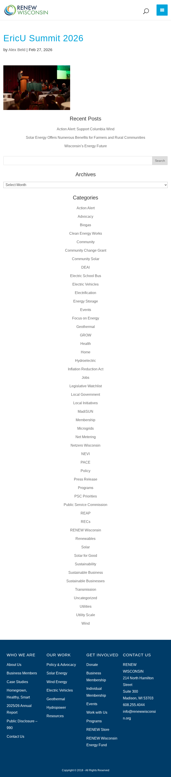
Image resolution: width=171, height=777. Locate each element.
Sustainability (85, 564)
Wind (85, 623)
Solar (85, 547)
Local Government (85, 394)
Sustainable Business (85, 572)
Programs (85, 488)
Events (85, 310)
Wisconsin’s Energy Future (85, 146)
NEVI (85, 454)
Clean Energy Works (85, 233)
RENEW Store (97, 729)
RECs (85, 522)
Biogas (85, 225)
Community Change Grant (85, 250)
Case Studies (17, 682)
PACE (85, 462)
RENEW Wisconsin (85, 530)
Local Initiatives (85, 403)
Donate (92, 665)
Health (85, 344)
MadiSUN (85, 411)
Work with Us (96, 712)
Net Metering (85, 437)
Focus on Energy (85, 318)
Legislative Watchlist (85, 386)
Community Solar (85, 259)
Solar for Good (85, 555)
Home (85, 352)
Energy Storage (85, 301)
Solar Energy (57, 673)
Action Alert (86, 208)
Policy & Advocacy (61, 665)
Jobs (85, 377)
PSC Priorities (85, 496)
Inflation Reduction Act (85, 369)
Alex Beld (16, 50)
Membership (85, 420)
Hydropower (56, 707)
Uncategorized (85, 598)
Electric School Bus (85, 276)
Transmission (85, 589)
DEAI (85, 267)
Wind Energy (57, 682)
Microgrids (85, 428)
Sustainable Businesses (85, 581)
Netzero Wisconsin (85, 445)
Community (86, 242)
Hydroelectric (85, 361)
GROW (85, 335)
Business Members (22, 673)
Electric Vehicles (85, 284)
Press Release (85, 479)
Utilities (86, 606)
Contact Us (15, 736)
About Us (14, 665)
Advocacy (85, 216)
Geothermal (85, 327)
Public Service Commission (85, 505)
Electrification (85, 293)
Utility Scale (85, 615)
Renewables (85, 539)
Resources (55, 716)
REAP (86, 513)
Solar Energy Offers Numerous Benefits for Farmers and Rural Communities (85, 137)
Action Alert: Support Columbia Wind (85, 129)
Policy (85, 471)
